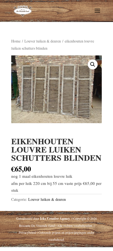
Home (16, 41)
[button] (93, 64)
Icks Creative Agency (55, 218)
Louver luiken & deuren (42, 41)
